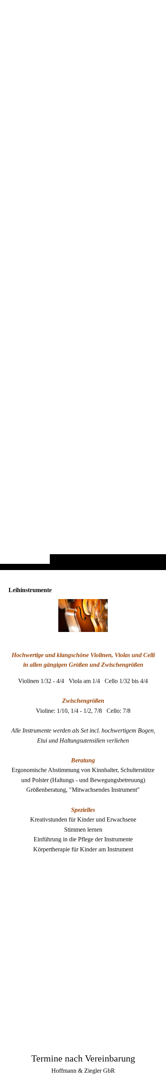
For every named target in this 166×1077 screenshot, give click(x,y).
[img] (83, 300)
